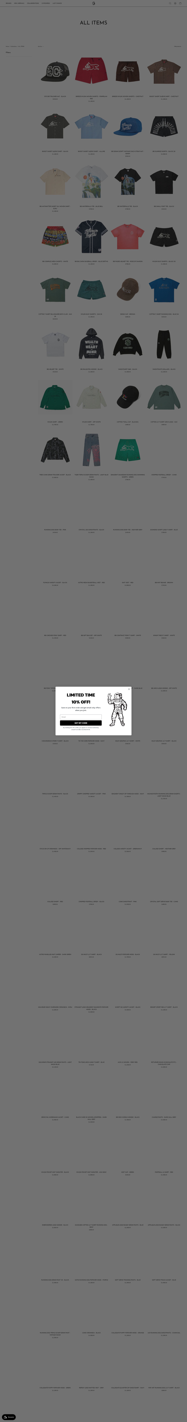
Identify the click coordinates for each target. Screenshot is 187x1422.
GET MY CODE (81, 723)
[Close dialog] (129, 689)
